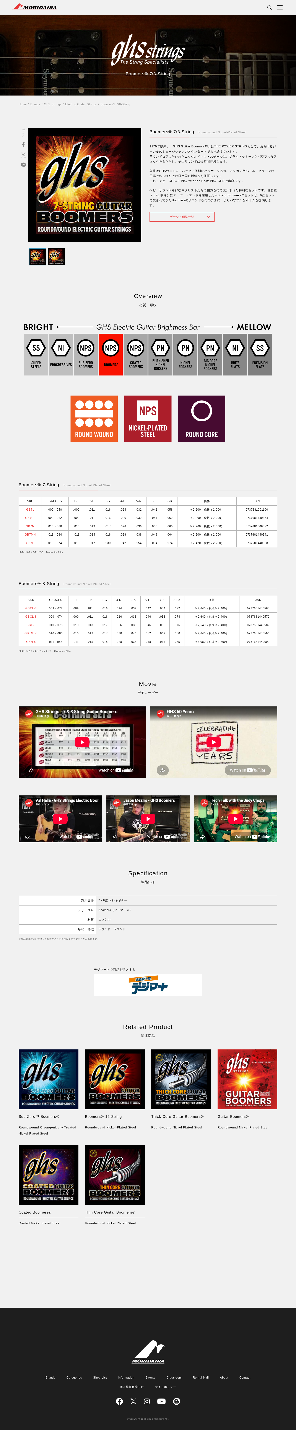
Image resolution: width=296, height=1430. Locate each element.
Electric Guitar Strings (81, 104)
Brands (35, 104)
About (224, 1377)
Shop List (100, 1377)
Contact (245, 1377)
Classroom (174, 1377)
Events (150, 1377)
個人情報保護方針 (132, 1387)
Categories (74, 1377)
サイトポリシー (165, 1387)
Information (126, 1377)
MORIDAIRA (34, 6)
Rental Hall (201, 1377)
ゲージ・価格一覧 (182, 216)
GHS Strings (53, 104)
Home (23, 104)
